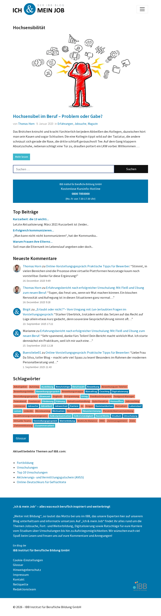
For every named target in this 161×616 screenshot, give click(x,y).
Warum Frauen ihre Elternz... (33, 241)
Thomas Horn (26, 124)
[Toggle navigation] (142, 9)
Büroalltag (91, 391)
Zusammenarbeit (44, 425)
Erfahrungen (65, 124)
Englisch (57, 396)
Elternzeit (45, 396)
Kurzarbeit (121, 405)
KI (82, 405)
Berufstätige (63, 386)
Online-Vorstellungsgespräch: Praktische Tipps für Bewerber (87, 266)
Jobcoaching (132, 401)
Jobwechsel (61, 405)
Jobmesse (19, 405)
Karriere (74, 405)
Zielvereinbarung (23, 425)
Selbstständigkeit (83, 415)
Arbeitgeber (20, 386)
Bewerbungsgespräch (47, 391)
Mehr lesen (21, 156)
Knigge (89, 405)
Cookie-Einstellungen (28, 560)
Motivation (59, 410)
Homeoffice (116, 401)
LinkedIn (28, 410)
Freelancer (34, 401)
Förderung (48, 401)
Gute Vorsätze (100, 401)
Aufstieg (34, 386)
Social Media (102, 415)
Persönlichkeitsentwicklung (118, 410)
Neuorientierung (92, 410)
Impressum (21, 575)
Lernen (17, 410)
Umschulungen (27, 467)
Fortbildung (25, 463)
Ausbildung (47, 386)
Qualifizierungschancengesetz (30, 415)
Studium (116, 415)
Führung (60, 401)
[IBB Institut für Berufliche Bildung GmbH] (140, 586)
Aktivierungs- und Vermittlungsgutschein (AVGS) (50, 477)
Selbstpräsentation (60, 415)
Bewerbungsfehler (24, 391)
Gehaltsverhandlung (79, 401)
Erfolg (84, 396)
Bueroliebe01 (32, 352)
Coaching (105, 391)
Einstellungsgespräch (25, 396)
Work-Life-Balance (87, 420)
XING (102, 420)
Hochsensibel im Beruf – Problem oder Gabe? (57, 116)
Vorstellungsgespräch (45, 420)
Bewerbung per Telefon (114, 386)
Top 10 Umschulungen (32, 472)
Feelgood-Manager (124, 396)
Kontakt (19, 579)
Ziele (132, 420)
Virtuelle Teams (22, 420)
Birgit (27, 309)
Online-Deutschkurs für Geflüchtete (41, 482)
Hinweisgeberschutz (27, 570)
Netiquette (20, 584)
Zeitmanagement (117, 420)
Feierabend (20, 401)
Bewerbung (93, 386)
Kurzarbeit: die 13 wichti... (31, 219)
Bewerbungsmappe (72, 391)
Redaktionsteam (24, 589)
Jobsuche (80, 124)
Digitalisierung (120, 391)
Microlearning (43, 410)
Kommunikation (104, 405)
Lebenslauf (135, 405)
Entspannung (71, 396)
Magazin (93, 124)
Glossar (21, 438)
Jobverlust (46, 405)
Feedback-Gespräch (100, 396)
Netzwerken (73, 410)
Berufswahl (78, 386)
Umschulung (130, 415)
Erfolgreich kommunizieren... (33, 230)
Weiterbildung (67, 420)
